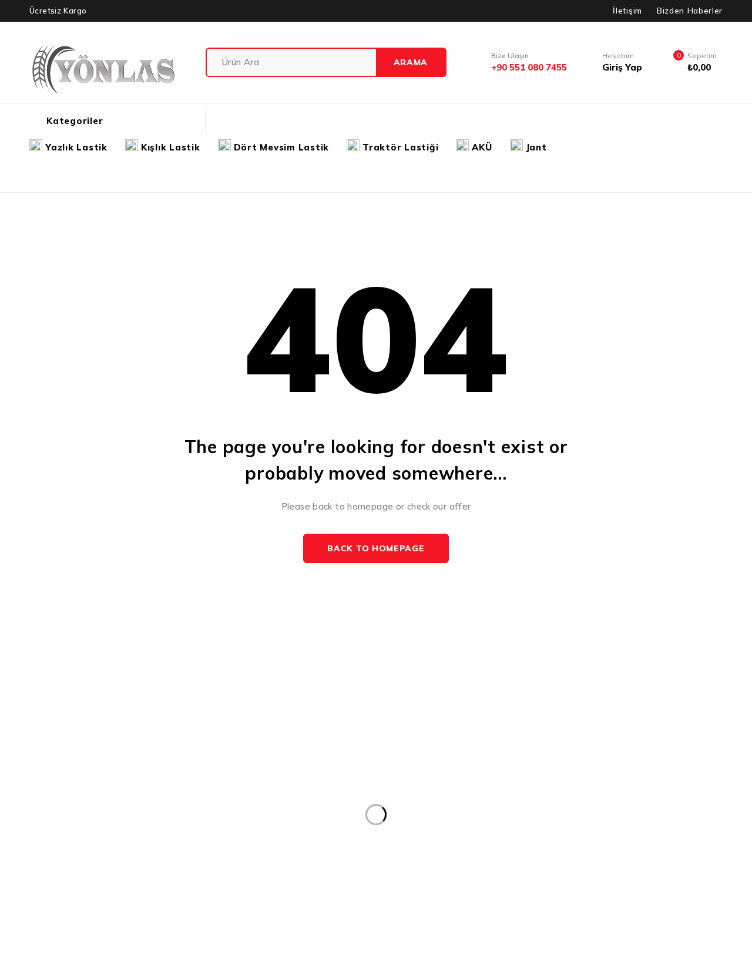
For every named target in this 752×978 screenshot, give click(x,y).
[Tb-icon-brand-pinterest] (95, 872)
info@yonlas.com (44, 800)
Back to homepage (375, 548)
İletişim (627, 10)
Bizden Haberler (690, 10)
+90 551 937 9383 (56, 843)
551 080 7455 (68, 818)
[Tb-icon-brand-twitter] (41, 872)
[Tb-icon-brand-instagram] (68, 872)
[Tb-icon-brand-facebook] (15, 872)
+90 (19, 818)
